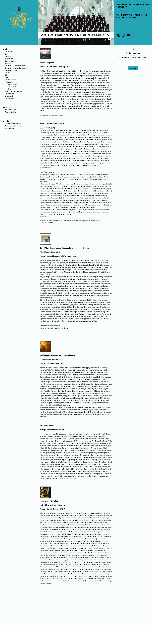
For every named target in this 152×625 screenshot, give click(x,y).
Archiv (6, 121)
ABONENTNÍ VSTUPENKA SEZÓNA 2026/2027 (133, 6)
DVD (6, 77)
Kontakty (99, 35)
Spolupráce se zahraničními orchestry (17, 68)
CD (6, 75)
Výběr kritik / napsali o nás (13, 91)
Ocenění (7, 73)
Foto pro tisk (11, 89)
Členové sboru (9, 61)
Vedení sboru (9, 52)
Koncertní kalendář (11, 110)
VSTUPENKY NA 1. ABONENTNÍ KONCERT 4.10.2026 (131, 16)
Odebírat (132, 68)
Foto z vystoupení (12, 84)
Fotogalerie (8, 82)
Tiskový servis (9, 98)
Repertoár (8, 63)
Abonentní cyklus (10, 112)
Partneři (81, 35)
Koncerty (60, 35)
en (109, 39)
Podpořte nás (9, 94)
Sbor (6, 54)
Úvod (43, 35)
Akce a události (12, 87)
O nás (50, 35)
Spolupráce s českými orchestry (15, 66)
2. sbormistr (9, 59)
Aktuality (71, 35)
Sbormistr (8, 56)
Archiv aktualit (9, 128)
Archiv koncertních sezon (13, 124)
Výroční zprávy (9, 96)
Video (90, 35)
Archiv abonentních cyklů (13, 126)
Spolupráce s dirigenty (12, 70)
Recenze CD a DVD (11, 80)
